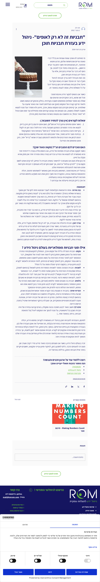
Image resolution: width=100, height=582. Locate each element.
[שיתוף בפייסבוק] (84, 386)
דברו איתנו (19, 7)
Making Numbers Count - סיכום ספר (70, 429)
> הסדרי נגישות (18, 508)
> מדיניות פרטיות (17, 505)
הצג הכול (17, 399)
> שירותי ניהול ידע (89, 507)
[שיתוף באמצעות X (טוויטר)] (78, 386)
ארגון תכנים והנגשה (79, 379)
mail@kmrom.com (11, 497)
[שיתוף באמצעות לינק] (66, 386)
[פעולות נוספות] (16, 29)
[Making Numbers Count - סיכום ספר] (69, 414)
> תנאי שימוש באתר (17, 511)
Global (22, 4)
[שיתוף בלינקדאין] (72, 386)
